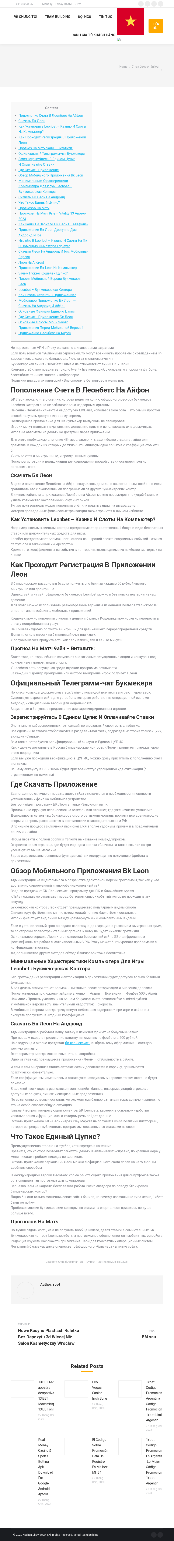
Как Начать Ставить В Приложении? (47, 295)
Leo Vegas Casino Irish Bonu (99, 1390)
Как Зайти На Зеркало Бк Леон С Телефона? (53, 224)
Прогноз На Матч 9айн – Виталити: (45, 148)
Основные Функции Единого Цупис (46, 311)
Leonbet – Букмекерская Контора (45, 290)
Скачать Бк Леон (31, 121)
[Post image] (22, 1388)
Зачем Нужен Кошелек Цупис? (43, 273)
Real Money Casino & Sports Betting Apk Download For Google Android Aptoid (45, 1467)
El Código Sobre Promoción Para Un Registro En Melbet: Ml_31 (100, 1456)
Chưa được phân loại (70, 1261)
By (91, 1261)
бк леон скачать (77, 1043)
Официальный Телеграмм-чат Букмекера (51, 154)
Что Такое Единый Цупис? (39, 202)
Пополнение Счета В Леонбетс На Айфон (50, 116)
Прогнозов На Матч (33, 208)
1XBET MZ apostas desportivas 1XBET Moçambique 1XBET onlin (48, 1395)
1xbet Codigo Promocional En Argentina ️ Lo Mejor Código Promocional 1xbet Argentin (155, 1461)
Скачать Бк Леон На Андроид (41, 197)
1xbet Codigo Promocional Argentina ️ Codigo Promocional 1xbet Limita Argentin (155, 1401)
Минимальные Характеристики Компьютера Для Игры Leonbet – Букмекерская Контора (45, 186)
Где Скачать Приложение (38, 170)
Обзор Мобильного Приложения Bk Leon (50, 175)
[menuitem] (25, 16)
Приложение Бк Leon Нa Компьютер (47, 268)
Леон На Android (31, 262)
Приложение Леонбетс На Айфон (44, 333)
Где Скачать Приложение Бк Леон (45, 317)
